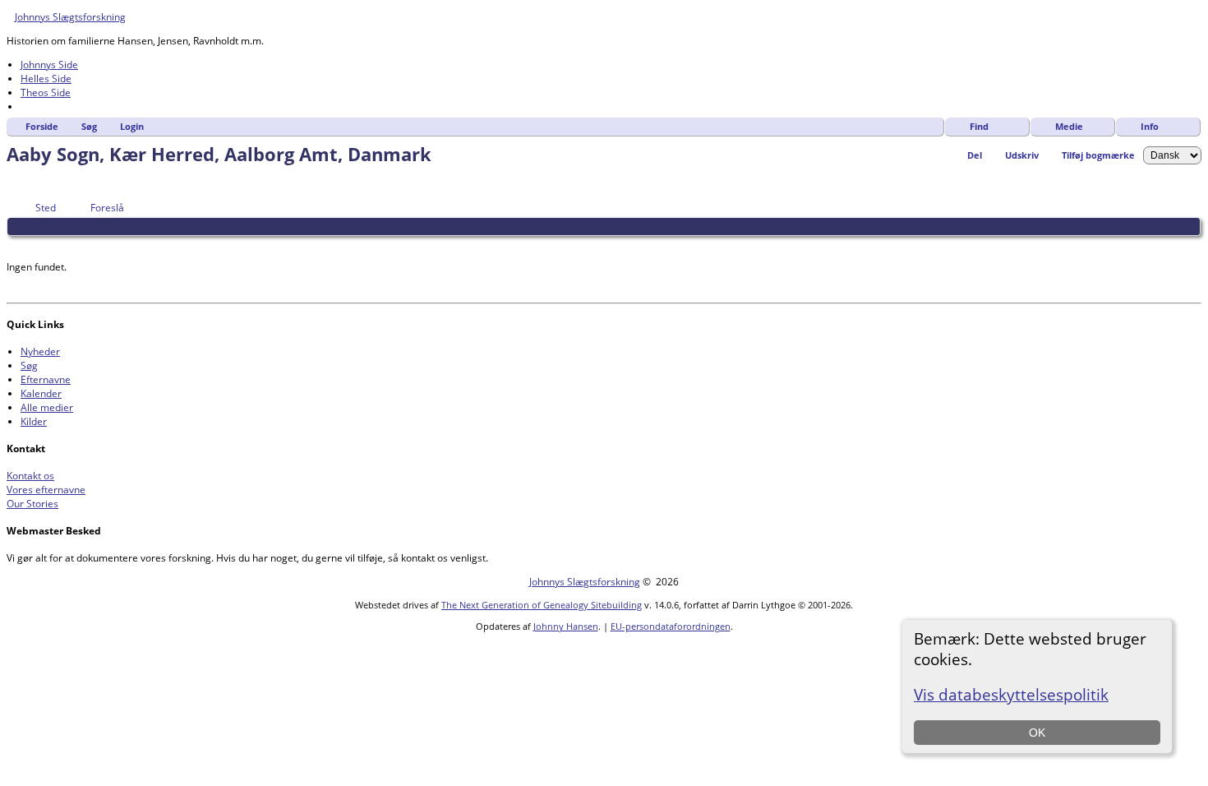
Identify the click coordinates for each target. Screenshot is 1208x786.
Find (979, 126)
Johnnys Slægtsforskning (70, 17)
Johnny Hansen (565, 626)
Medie (1069, 126)
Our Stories (32, 504)
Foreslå (107, 208)
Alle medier (47, 407)
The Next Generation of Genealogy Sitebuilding (541, 605)
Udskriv (1022, 155)
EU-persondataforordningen (671, 626)
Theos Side (46, 92)
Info (1150, 126)
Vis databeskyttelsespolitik (1011, 694)
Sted (45, 208)
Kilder (34, 421)
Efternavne (46, 379)
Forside (41, 126)
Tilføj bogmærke (1098, 155)
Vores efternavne (46, 490)
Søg (89, 126)
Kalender (41, 393)
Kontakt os (30, 476)
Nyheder (40, 351)
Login (132, 126)
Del (974, 155)
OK (1037, 732)
